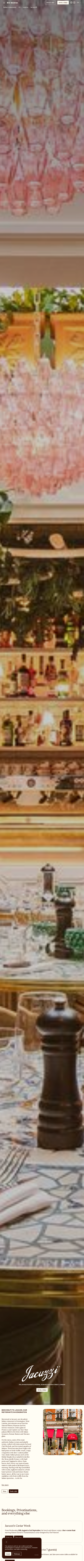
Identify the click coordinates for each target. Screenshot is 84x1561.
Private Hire (50, 2)
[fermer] (6, 1542)
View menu (18, 1537)
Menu (4, 1491)
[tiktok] (74, 3)
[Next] (76, 1451)
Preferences (17, 1554)
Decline (37, 1554)
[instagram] (71, 3)
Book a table (63, 2)
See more (5, 1485)
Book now (9, 1537)
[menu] (4, 2)
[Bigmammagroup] (12, 2)
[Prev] (69, 1451)
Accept (8, 1554)
